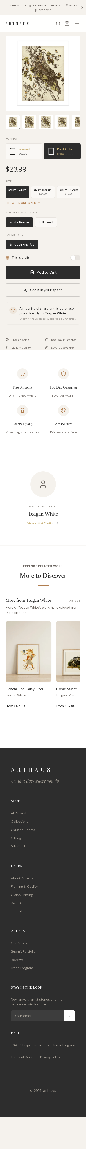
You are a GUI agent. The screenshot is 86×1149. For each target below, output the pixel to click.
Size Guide (19, 903)
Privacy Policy (50, 1057)
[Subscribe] (69, 1015)
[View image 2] (29, 122)
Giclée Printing (22, 895)
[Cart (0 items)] (66, 23)
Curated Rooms (23, 830)
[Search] (58, 23)
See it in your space (46, 290)
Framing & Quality (24, 886)
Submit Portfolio (23, 951)
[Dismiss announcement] (82, 7)
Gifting (16, 838)
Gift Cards (18, 846)
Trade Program (22, 968)
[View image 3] (46, 122)
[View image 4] (62, 122)
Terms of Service (23, 1057)
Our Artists (19, 943)
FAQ (14, 1045)
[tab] (24, 151)
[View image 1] (13, 122)
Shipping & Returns (34, 1045)
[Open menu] (76, 23)
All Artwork (19, 813)
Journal (16, 911)
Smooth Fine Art (21, 244)
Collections (19, 821)
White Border (19, 222)
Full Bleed (46, 222)
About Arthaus (22, 878)
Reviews (17, 960)
